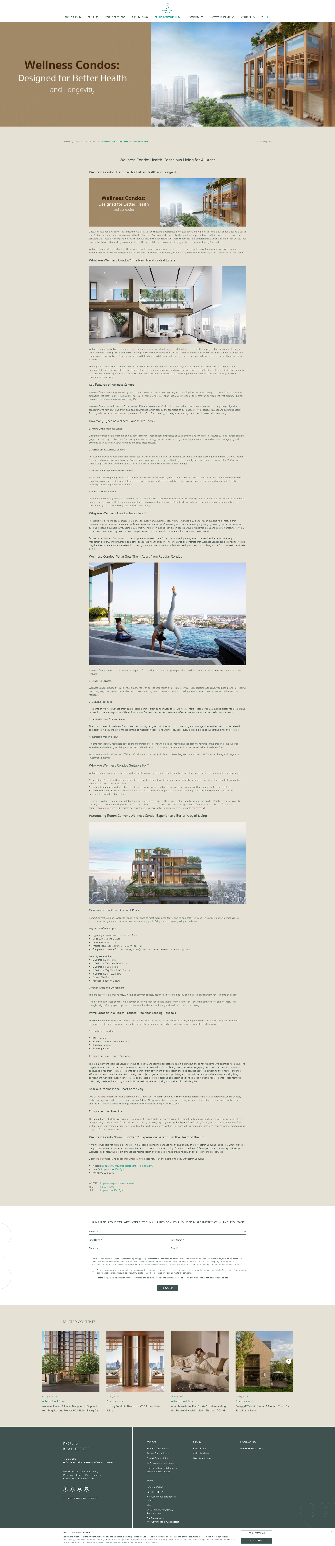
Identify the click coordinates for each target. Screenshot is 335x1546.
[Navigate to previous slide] (46, 1361)
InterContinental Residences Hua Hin (161, 1498)
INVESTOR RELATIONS (222, 17)
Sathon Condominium (158, 1453)
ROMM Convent (155, 1487)
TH (263, 17)
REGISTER (167, 1288)
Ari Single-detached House (160, 1463)
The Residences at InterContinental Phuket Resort (163, 1520)
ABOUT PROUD (73, 17)
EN (268, 17)
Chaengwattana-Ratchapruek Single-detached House (162, 1469)
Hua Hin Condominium (158, 1448)
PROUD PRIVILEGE (115, 17)
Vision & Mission (201, 1453)
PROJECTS (93, 17)
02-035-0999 (107, 1187)
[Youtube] (79, 1489)
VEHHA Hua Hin (155, 1492)
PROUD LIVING (140, 17)
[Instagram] (72, 1489)
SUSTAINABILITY (195, 17)
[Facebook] (65, 1489)
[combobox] (167, 1231)
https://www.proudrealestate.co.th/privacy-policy (163, 1264)
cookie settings (257, 1533)
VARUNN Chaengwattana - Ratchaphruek (160, 1511)
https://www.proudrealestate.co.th (117, 1183)
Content (66, 141)
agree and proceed (256, 1540)
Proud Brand (200, 1448)
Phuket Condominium (158, 1458)
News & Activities (202, 1458)
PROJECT (151, 1442)
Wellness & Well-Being (85, 141)
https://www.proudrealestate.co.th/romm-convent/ (127, 1166)
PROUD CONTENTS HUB (167, 17)
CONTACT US (248, 17)
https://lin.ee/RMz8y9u (113, 1169)
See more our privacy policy (146, 1542)
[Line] (86, 1489)
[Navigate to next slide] (288, 1361)
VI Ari (149, 1505)
